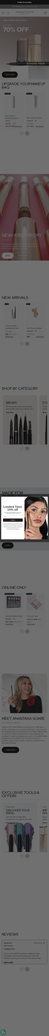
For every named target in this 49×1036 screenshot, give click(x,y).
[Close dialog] (46, 498)
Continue (12, 520)
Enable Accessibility (24, 2)
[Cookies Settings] (3, 1032)
